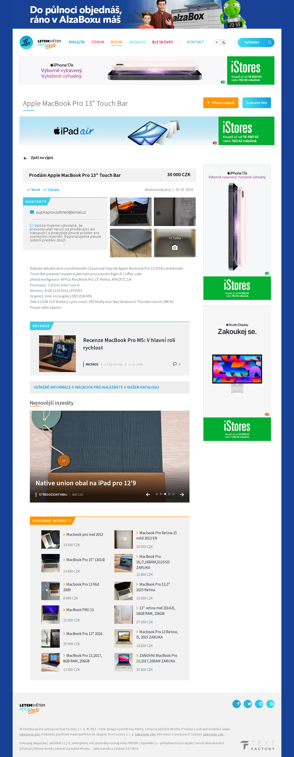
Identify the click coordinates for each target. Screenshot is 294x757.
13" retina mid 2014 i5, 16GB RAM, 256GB (155, 610)
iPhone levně (43, 748)
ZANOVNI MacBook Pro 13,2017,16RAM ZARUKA (156, 658)
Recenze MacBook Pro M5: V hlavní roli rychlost (129, 343)
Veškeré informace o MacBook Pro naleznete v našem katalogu (96, 387)
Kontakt (195, 42)
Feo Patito (136, 729)
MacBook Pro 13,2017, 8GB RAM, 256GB (82, 658)
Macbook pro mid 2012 (84, 534)
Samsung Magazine (33, 743)
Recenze (92, 364)
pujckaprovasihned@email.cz (61, 212)
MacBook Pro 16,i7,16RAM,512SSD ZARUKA (153, 561)
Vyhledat (252, 42)
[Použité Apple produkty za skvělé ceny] (40, 42)
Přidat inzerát (221, 102)
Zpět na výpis (42, 157)
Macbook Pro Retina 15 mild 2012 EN (156, 535)
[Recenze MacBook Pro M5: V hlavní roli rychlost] (57, 353)
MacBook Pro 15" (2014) (85, 559)
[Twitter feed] (248, 704)
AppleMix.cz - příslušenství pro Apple (167, 743)
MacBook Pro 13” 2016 (84, 633)
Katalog (138, 42)
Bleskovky (162, 42)
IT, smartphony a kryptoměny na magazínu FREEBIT (103, 743)
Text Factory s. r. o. (72, 729)
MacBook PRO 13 (80, 609)
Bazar (117, 42)
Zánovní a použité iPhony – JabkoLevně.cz (83, 748)
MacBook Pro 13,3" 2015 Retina (153, 587)
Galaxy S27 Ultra (127, 748)
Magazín (77, 42)
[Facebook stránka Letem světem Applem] (236, 704)
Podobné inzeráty (52, 520)
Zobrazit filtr (256, 102)
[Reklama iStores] (147, 70)
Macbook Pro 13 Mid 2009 (81, 587)
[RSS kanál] (270, 704)
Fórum (98, 42)
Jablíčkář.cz (57, 743)
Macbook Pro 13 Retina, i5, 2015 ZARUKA (157, 634)
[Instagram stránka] (259, 704)
